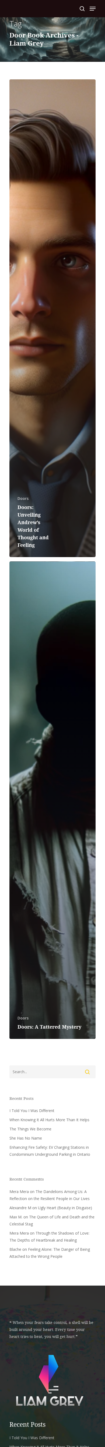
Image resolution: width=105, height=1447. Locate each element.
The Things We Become (30, 1128)
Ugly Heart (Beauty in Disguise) (65, 1207)
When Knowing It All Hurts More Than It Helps (49, 1119)
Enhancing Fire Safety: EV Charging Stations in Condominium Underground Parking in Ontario (49, 1151)
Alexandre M (20, 1207)
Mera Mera (19, 1191)
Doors (23, 498)
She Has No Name (25, 1138)
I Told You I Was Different (31, 1110)
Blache (15, 1249)
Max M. (15, 1216)
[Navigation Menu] (93, 8)
